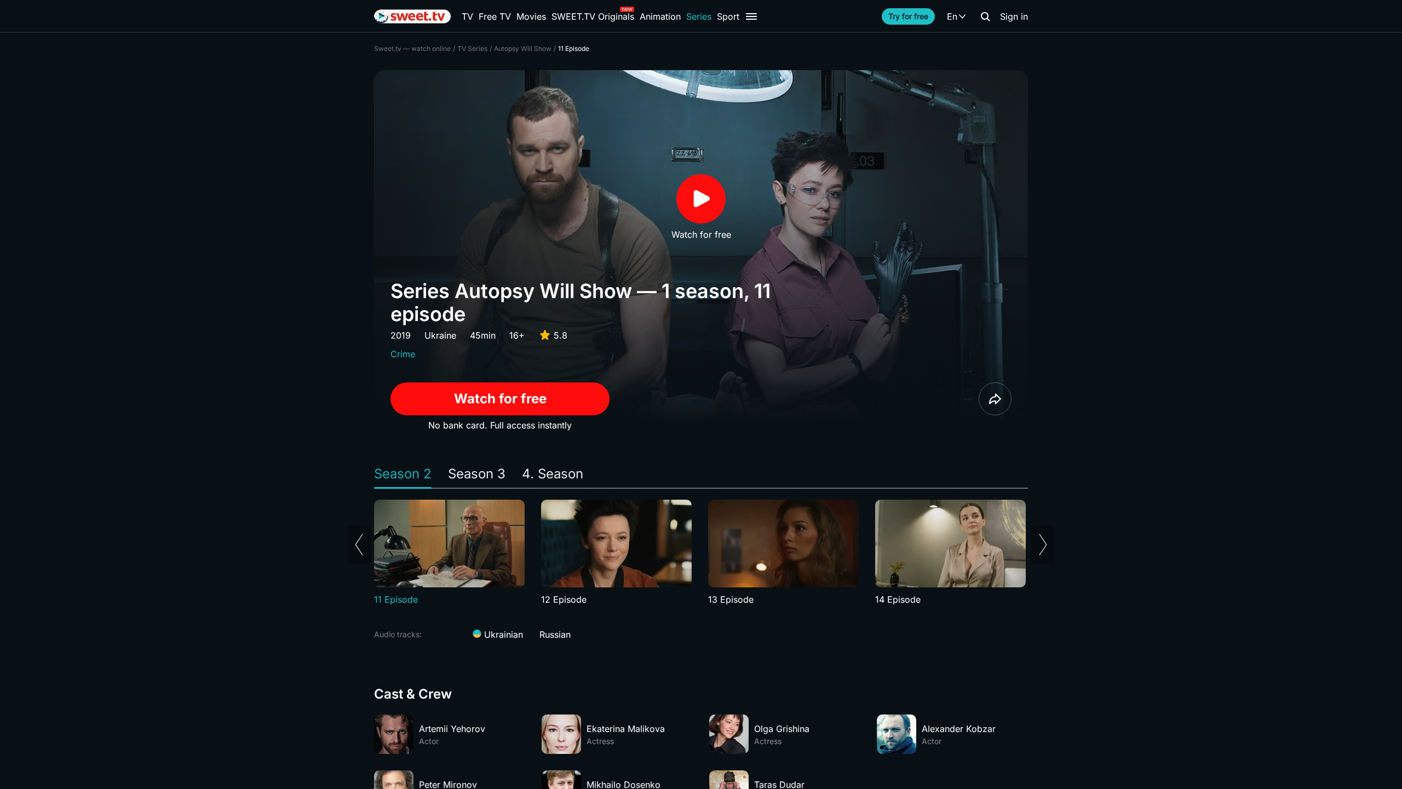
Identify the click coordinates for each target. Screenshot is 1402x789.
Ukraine (440, 335)
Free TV (495, 16)
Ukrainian (502, 634)
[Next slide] (1043, 544)
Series (698, 16)
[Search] (985, 16)
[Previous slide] (359, 544)
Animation (660, 16)
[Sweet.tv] (412, 16)
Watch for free (500, 399)
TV (467, 16)
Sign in (1014, 16)
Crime (402, 353)
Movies (531, 16)
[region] (701, 553)
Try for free (908, 16)
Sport (728, 16)
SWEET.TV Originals (592, 16)
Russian (555, 634)
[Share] (995, 398)
